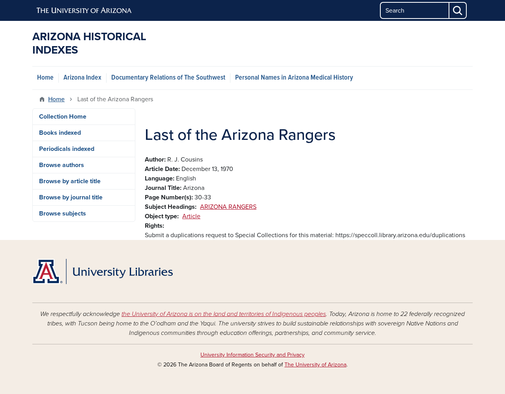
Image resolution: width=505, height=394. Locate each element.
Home (45, 77)
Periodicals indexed (66, 149)
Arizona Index (82, 77)
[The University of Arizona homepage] (84, 10)
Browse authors (61, 165)
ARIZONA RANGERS (228, 207)
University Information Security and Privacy (252, 354)
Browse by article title (70, 181)
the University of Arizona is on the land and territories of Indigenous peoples (224, 314)
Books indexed (60, 133)
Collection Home (62, 117)
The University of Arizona (315, 364)
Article (191, 216)
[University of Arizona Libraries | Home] (102, 271)
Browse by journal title (71, 197)
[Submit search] (458, 10)
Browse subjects (62, 213)
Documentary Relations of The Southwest (168, 77)
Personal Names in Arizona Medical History (294, 77)
